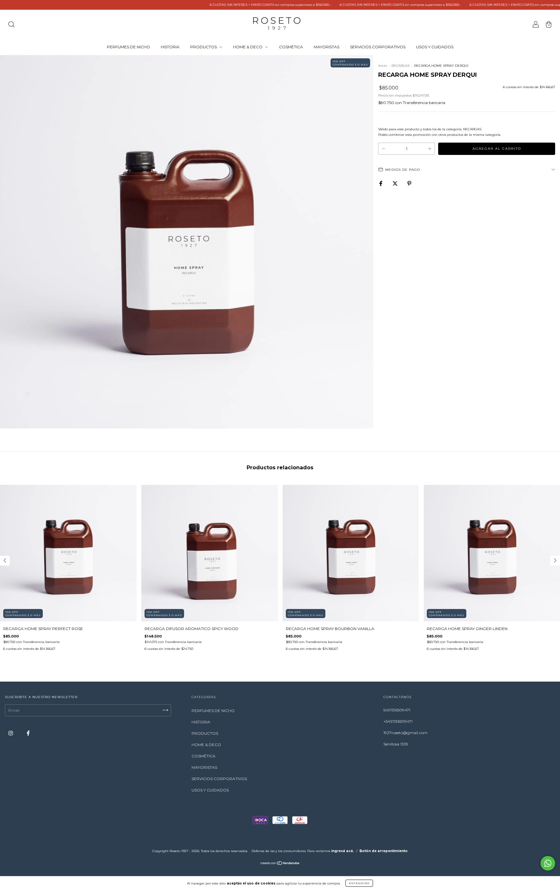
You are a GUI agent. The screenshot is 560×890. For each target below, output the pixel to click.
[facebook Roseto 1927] (28, 733)
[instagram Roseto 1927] (11, 733)
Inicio (382, 66)
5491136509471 (396, 710)
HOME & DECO (248, 46)
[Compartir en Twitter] (395, 183)
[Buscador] (11, 25)
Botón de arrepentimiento (383, 851)
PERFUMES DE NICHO (128, 46)
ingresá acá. (342, 851)
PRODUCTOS (204, 46)
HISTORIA (170, 46)
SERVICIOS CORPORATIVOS (377, 46)
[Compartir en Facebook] (381, 183)
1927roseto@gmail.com (405, 732)
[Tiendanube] (280, 863)
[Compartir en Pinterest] (409, 183)
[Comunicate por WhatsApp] (548, 863)
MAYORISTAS (326, 46)
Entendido (359, 883)
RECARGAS (400, 66)
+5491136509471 (398, 721)
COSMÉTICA (291, 46)
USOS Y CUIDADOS (434, 46)
